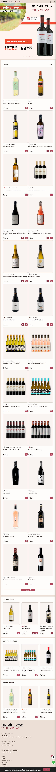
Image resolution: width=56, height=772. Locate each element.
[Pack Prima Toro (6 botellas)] (15, 430)
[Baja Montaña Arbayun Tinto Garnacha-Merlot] (15, 213)
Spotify (3, 756)
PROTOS (26, 626)
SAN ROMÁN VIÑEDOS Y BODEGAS (14, 447)
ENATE (32, 577)
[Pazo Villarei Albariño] (15, 126)
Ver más (27, 590)
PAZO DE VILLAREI (10, 144)
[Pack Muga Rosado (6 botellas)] (40, 343)
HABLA (7, 490)
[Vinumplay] (12, 1)
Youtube (4, 766)
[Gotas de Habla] (40, 473)
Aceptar (46, 769)
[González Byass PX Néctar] (40, 516)
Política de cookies (7, 745)
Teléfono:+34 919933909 (8, 752)
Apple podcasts (6, 760)
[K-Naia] (40, 83)
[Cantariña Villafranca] (15, 300)
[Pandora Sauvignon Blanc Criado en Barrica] (40, 126)
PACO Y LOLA (34, 404)
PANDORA (33, 144)
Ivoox (3, 758)
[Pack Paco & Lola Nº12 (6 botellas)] (40, 386)
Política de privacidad (8, 741)
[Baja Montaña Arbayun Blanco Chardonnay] (15, 256)
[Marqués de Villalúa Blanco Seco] (15, 170)
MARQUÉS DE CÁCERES (11, 101)
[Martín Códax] (11, 613)
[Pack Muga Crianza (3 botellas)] (40, 170)
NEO (32, 447)
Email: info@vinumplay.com (9, 750)
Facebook (4, 762)
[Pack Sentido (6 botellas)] (40, 430)
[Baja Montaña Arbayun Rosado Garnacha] (40, 213)
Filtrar (50, 64)
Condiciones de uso (7, 743)
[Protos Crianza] (30, 613)
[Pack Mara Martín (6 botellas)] (15, 343)
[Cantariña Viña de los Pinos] (40, 300)
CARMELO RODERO (47, 668)
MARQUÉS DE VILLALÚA (11, 187)
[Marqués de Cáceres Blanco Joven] (15, 83)
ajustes (39, 770)
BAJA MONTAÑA (10, 231)
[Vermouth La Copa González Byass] (15, 560)
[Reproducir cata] (48, 151)
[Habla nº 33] (15, 473)
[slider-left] (3, 31)
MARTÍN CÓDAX (9, 360)
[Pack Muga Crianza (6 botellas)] (15, 386)
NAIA (32, 101)
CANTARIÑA (34, 274)
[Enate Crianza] (40, 560)
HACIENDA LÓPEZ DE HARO (49, 626)
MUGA (32, 187)
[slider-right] (53, 31)
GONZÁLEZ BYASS (35, 534)
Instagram (4, 764)
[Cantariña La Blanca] (40, 256)
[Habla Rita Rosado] (15, 516)
